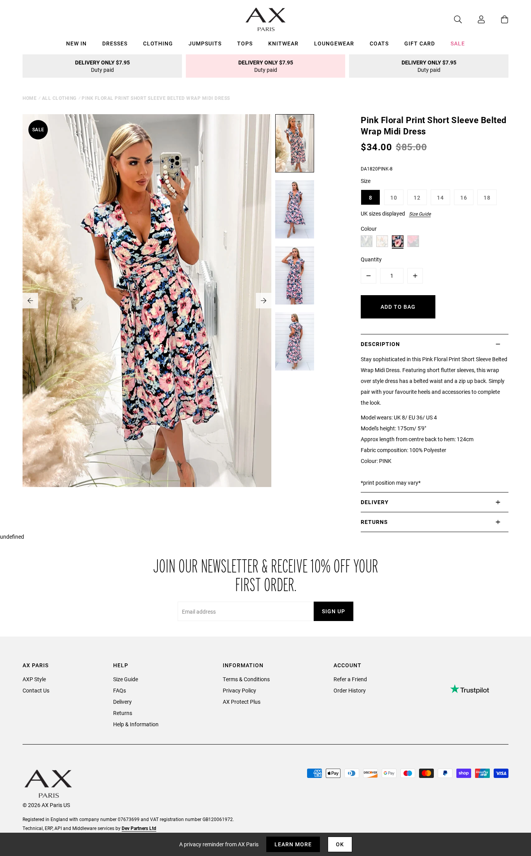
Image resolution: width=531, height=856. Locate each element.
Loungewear (334, 43)
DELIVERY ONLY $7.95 (102, 66)
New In (76, 43)
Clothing (158, 43)
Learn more (293, 844)
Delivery (122, 701)
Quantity (371, 259)
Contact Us (36, 690)
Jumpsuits (205, 43)
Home (30, 98)
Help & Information (136, 724)
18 (487, 197)
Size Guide (420, 214)
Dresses (115, 43)
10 (393, 197)
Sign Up (333, 611)
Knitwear (283, 43)
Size (365, 180)
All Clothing (59, 98)
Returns (122, 713)
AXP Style (34, 679)
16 (463, 197)
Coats (379, 43)
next (263, 300)
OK (340, 844)
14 (440, 197)
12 (417, 197)
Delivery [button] (375, 502)
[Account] (473, 19)
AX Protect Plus (241, 701)
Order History (350, 690)
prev (30, 300)
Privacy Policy (239, 690)
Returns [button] (374, 521)
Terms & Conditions (246, 679)
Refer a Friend (350, 679)
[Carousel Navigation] (147, 300)
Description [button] (380, 344)
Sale (458, 43)
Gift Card (419, 43)
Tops (245, 43)
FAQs (119, 690)
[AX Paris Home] (266, 19)
